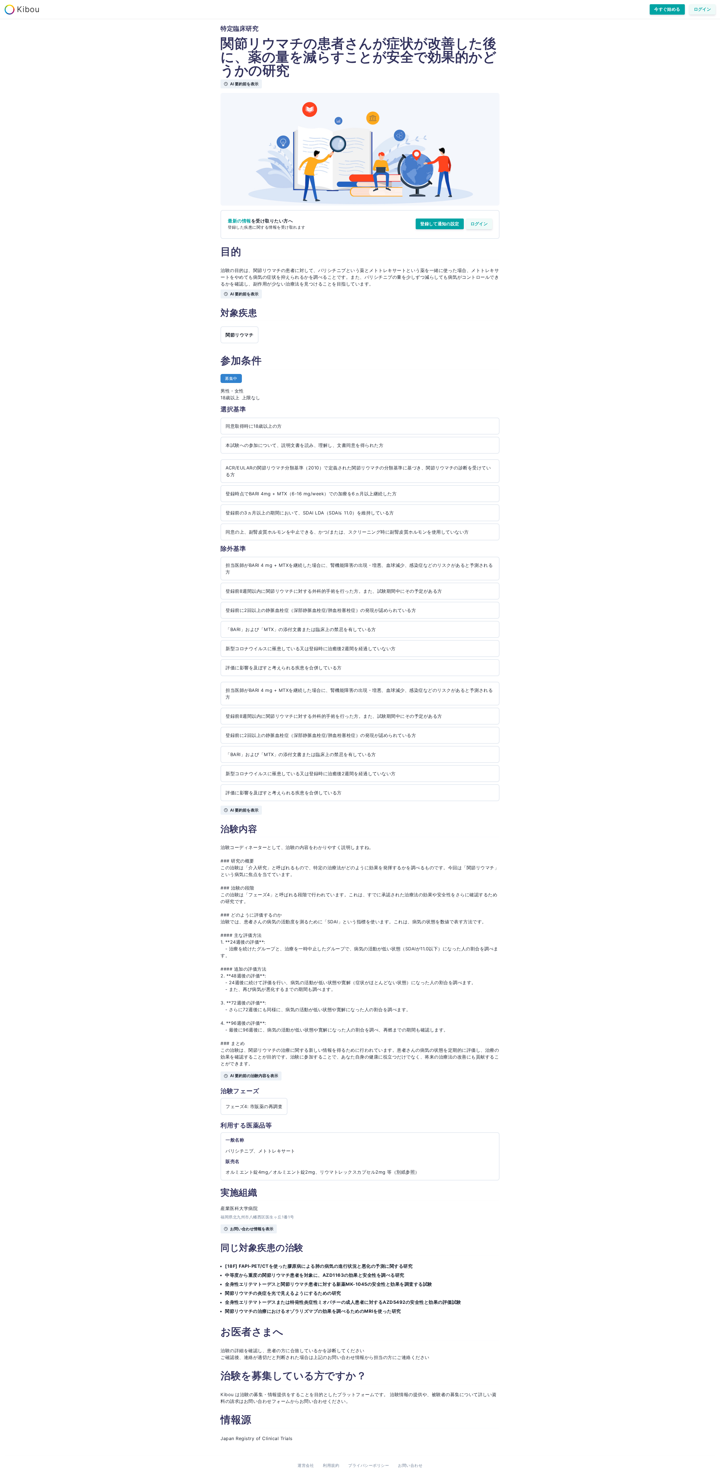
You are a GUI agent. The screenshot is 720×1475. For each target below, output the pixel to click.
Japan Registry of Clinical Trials (256, 1438)
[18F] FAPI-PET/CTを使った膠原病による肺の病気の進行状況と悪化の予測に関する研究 (319, 1266)
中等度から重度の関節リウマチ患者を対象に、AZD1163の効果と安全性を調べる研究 (314, 1275)
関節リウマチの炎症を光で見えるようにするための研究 (283, 1293)
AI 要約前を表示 (244, 83)
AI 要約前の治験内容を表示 (254, 1075)
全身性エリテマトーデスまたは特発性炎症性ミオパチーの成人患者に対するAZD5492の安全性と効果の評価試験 (343, 1302)
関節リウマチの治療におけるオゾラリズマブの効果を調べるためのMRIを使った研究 (313, 1311)
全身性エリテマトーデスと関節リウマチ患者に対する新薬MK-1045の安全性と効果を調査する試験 (328, 1284)
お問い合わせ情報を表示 (251, 1228)
